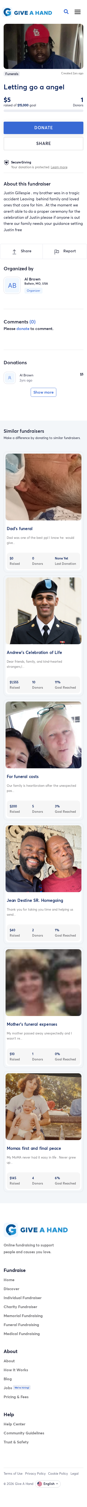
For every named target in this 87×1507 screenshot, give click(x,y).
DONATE (43, 127)
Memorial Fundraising (23, 1315)
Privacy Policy (35, 1473)
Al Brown (26, 375)
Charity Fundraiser (20, 1306)
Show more (43, 392)
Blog (8, 1378)
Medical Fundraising (22, 1333)
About (9, 1360)
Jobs (8, 1387)
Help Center (14, 1423)
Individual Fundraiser (23, 1297)
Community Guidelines (24, 1432)
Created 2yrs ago (72, 73)
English (49, 1484)
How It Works (16, 1369)
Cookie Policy (58, 1473)
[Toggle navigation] (78, 12)
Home (9, 1279)
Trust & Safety (16, 1441)
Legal (75, 1473)
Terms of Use (13, 1473)
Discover (11, 1288)
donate (22, 328)
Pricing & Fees (16, 1396)
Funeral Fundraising (21, 1324)
